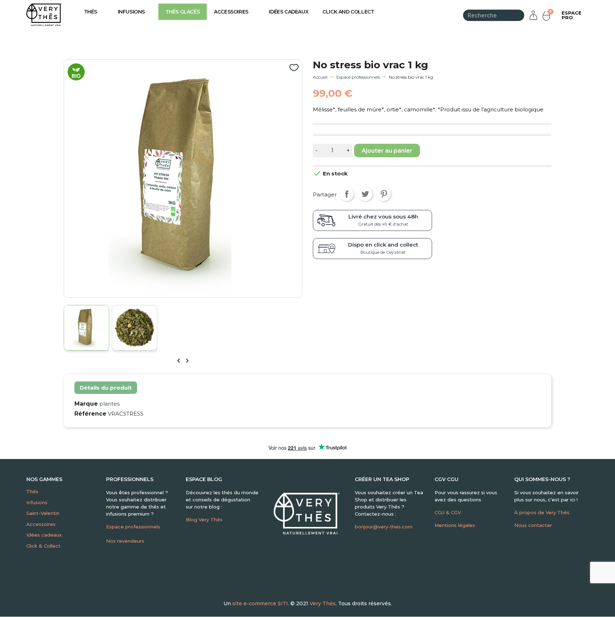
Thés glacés (182, 12)
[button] (571, 15)
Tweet (365, 194)
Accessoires (231, 12)
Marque (86, 403)
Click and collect (348, 12)
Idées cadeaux (288, 12)
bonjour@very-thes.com (383, 526)
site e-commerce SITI (260, 603)
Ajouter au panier (387, 150)
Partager (347, 194)
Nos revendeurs (125, 541)
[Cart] (547, 15)
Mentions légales (455, 525)
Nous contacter (533, 525)
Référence (90, 413)
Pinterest (384, 194)
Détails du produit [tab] (106, 387)
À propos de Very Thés (541, 512)
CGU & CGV (448, 512)
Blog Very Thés (204, 519)
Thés (90, 12)
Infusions (131, 12)
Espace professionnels (133, 526)
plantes (109, 403)
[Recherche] (519, 15)
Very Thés (323, 603)
